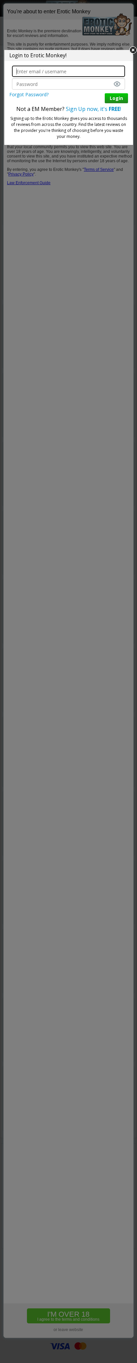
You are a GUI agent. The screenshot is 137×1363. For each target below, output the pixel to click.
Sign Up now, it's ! (93, 109)
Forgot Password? (29, 94)
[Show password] (117, 84)
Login (116, 98)
